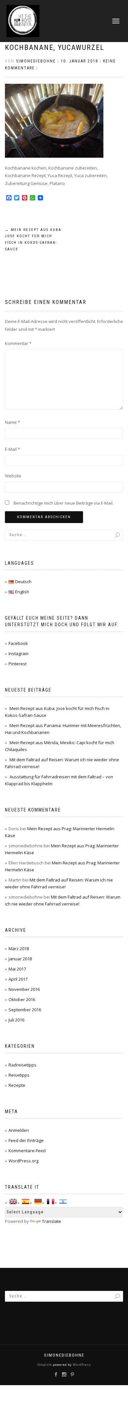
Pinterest (18, 664)
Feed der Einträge (26, 1140)
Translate (51, 1221)
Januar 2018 (20, 959)
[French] (50, 1201)
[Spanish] (25, 1201)
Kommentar (18, 343)
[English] (13, 1201)
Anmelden (19, 1130)
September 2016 (25, 1010)
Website (13, 476)
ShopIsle (45, 1364)
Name (12, 422)
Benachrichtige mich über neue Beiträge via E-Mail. (63, 503)
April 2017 (18, 979)
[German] (38, 1201)
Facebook (18, 643)
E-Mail (12, 449)
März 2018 (19, 948)
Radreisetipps (22, 1065)
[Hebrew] (63, 1201)
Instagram (19, 653)
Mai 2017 (17, 969)
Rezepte (17, 1085)
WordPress (81, 1364)
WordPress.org (23, 1161)
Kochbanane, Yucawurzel (54, 47)
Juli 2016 (16, 1020)
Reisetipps (19, 1075)
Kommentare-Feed (27, 1151)
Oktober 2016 (22, 999)
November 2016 (24, 989)
